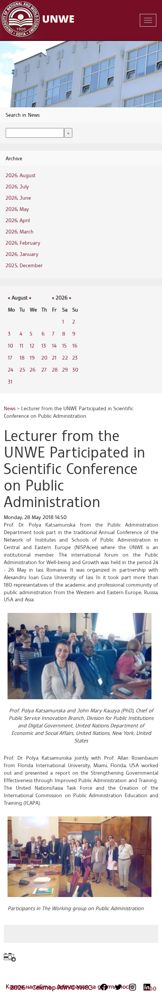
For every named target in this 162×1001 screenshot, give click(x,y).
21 (54, 357)
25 (22, 369)
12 (32, 345)
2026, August (20, 175)
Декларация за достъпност (95, 986)
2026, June (18, 197)
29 (65, 369)
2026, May (17, 209)
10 (10, 345)
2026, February (23, 242)
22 (65, 357)
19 (32, 357)
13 (43, 345)
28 (55, 369)
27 (43, 369)
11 (21, 345)
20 (44, 357)
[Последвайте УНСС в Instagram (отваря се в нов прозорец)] (133, 987)
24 (10, 369)
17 (10, 357)
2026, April (18, 220)
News (9, 408)
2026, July (17, 186)
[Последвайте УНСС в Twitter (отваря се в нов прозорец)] (118, 987)
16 (74, 345)
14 (54, 345)
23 (75, 357)
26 (32, 369)
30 (75, 369)
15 (64, 345)
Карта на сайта (29, 986)
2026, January (22, 254)
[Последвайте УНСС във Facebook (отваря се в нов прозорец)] (104, 987)
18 (22, 357)
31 (10, 381)
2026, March (20, 231)
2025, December (24, 265)
